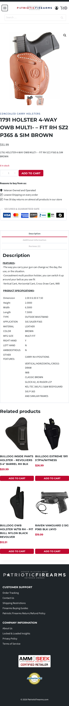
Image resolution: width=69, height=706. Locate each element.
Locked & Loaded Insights (16, 633)
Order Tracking (11, 593)
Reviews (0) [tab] (34, 246)
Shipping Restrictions (14, 603)
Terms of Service (11, 644)
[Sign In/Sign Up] (56, 8)
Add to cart (31, 173)
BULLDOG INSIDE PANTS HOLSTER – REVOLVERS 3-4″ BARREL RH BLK (16, 460)
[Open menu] (5, 8)
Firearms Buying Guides (15, 608)
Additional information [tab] (34, 240)
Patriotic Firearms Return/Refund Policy (24, 613)
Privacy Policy (10, 638)
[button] (65, 35)
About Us (7, 628)
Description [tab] (34, 233)
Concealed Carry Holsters (20, 114)
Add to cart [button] (17, 478)
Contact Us (8, 598)
